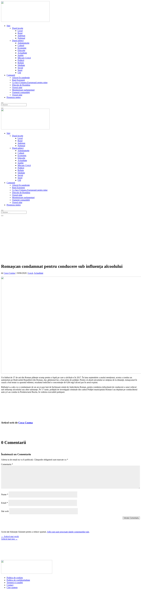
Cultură (21, 45)
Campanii (11, 75)
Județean (21, 35)
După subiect (18, 40)
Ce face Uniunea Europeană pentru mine (30, 82)
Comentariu (7, 464)
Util (19, 72)
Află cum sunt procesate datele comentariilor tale (68, 532)
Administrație (23, 43)
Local (20, 30)
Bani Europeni (18, 80)
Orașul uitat (17, 87)
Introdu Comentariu (131, 518)
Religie (21, 63)
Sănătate (21, 65)
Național (21, 38)
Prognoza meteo (14, 97)
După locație (17, 28)
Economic (22, 48)
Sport (20, 70)
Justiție (21, 55)
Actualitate (22, 53)
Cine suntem (12, 587)
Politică (21, 60)
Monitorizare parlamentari (23, 90)
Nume (4, 494)
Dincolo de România (21, 85)
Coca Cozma (9, 273)
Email (4, 503)
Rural (20, 33)
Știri (8, 26)
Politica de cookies (15, 577)
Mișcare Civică (24, 58)
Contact (10, 585)
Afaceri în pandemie (21, 77)
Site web (5, 511)
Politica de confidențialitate (18, 580)
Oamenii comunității (21, 92)
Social (20, 68)
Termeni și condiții (15, 582)
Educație (21, 50)
